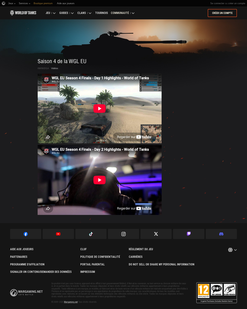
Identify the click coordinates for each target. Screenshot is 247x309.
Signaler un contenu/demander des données (41, 272)
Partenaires (18, 257)
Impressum (87, 272)
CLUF (83, 249)
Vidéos (54, 68)
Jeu (48, 13)
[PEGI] (216, 292)
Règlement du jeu (141, 249)
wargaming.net (26, 293)
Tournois (101, 13)
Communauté (120, 13)
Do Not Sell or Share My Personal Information (161, 264)
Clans (81, 13)
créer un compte (236, 3)
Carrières (135, 257)
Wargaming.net (71, 302)
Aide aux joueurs (21, 249)
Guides (63, 13)
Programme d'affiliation (27, 264)
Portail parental (92, 264)
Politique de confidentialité (100, 257)
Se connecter (217, 3)
